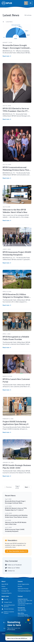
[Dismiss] (30, 618)
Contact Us (11, 570)
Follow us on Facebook (15, 565)
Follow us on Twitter (14, 568)
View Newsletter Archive (17, 551)
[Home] (3, 21)
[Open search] (26, 3)
